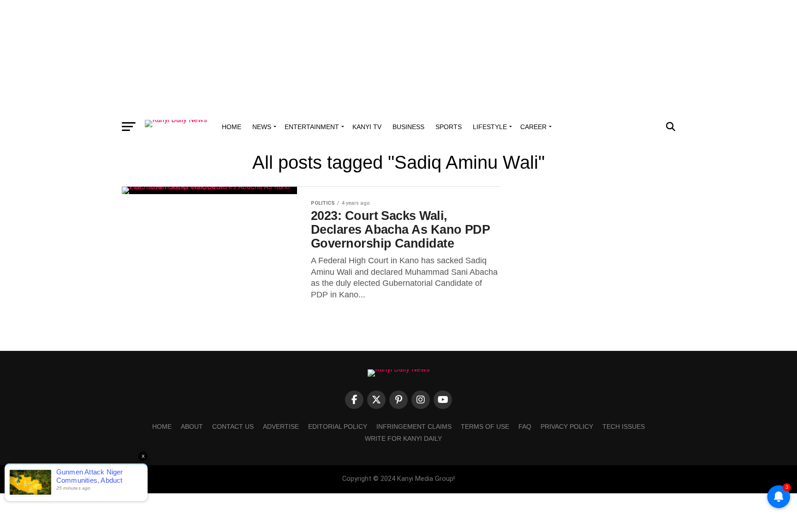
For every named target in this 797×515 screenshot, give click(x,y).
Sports (448, 126)
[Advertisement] (398, 57)
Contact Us (233, 426)
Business (408, 126)
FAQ (524, 426)
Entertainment (312, 126)
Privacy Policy (567, 426)
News (261, 126)
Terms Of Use (485, 426)
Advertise (281, 426)
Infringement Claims (414, 426)
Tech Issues (623, 426)
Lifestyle (490, 126)
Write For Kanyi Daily (403, 438)
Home (231, 126)
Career (533, 126)
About (192, 426)
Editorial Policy (337, 426)
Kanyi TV (366, 126)
